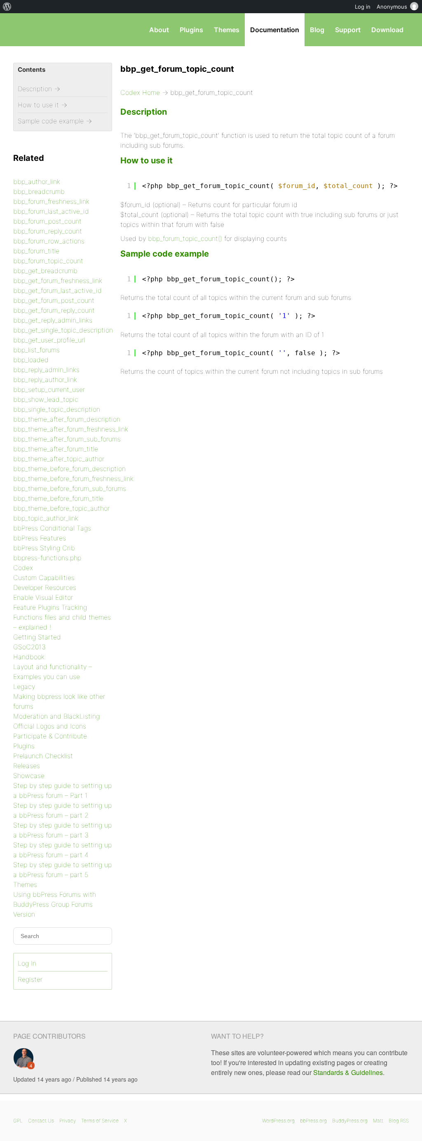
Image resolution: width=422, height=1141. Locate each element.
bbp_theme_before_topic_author (61, 508)
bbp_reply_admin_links (46, 369)
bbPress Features (39, 538)
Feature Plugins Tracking (50, 607)
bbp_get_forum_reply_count (54, 310)
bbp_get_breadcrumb (45, 270)
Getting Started (37, 637)
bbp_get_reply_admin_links (52, 320)
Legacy (24, 686)
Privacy (67, 1120)
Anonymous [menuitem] (392, 6)
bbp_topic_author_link (45, 518)
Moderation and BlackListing (56, 716)
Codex (23, 567)
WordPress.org (278, 1120)
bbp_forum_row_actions (48, 241)
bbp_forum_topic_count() (185, 238)
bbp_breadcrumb (39, 191)
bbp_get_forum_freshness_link (57, 280)
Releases (26, 765)
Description (143, 112)
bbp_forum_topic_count (48, 261)
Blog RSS (399, 1120)
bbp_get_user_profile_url (49, 340)
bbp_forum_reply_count (47, 231)
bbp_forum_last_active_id (51, 211)
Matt (378, 1120)
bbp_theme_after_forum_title (55, 449)
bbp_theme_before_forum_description (69, 468)
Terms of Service (100, 1120)
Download (387, 30)
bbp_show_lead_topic (45, 399)
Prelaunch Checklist (43, 756)
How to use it (146, 160)
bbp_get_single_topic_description (63, 330)
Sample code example (164, 254)
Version (24, 914)
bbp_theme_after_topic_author (58, 459)
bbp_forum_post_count (47, 221)
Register (30, 979)
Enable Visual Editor (43, 597)
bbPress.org (313, 1120)
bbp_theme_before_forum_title (58, 498)
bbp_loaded (31, 360)
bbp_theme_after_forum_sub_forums (67, 439)
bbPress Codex (56, 29)
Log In (27, 963)
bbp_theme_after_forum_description (66, 419)
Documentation (274, 30)
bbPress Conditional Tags (52, 528)
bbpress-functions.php (47, 558)
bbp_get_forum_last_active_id (57, 290)
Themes (226, 30)
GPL (18, 1120)
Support (348, 30)
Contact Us (41, 1120)
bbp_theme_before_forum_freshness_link (73, 478)
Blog (317, 30)
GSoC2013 (29, 647)
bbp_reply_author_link (45, 379)
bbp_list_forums (36, 350)
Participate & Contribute (50, 736)
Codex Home (140, 92)
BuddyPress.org (350, 1120)
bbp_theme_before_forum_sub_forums (69, 488)
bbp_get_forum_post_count (53, 300)
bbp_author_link (36, 181)
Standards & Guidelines (348, 1072)
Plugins (191, 30)
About (159, 30)
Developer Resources (44, 587)
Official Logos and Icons (49, 726)
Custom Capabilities (44, 577)
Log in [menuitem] (362, 6)
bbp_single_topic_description (56, 409)
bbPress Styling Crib (44, 548)
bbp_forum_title (36, 251)
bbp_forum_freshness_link (51, 201)
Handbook (29, 657)
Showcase (29, 775)
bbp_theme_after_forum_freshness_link (70, 429)
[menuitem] (7, 6)
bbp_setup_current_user (49, 389)
